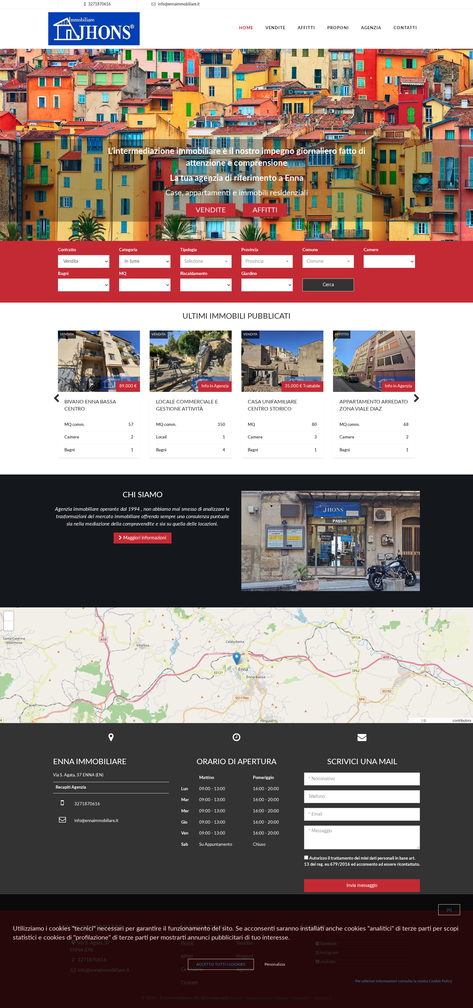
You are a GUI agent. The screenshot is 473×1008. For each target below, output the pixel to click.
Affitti (306, 28)
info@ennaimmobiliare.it (178, 4)
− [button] (9, 626)
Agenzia (371, 28)
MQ (122, 274)
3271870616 (99, 4)
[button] (206, 261)
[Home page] (94, 28)
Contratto (67, 250)
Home (246, 28)
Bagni (63, 274)
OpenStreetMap (439, 720)
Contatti (405, 28)
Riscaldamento (193, 274)
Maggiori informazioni (144, 538)
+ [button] (9, 616)
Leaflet (415, 720)
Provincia (249, 250)
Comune (310, 250)
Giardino (249, 274)
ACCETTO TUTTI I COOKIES (221, 964)
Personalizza (274, 964)
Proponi (338, 28)
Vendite (275, 28)
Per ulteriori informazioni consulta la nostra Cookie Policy (403, 981)
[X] (449, 910)
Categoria (128, 250)
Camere (371, 250)
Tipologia (188, 250)
